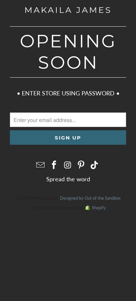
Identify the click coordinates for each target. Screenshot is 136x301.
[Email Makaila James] (41, 165)
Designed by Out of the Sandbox (90, 198)
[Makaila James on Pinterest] (81, 165)
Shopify (99, 207)
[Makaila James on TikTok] (94, 165)
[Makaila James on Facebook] (54, 165)
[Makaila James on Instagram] (67, 165)
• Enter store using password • (68, 93)
